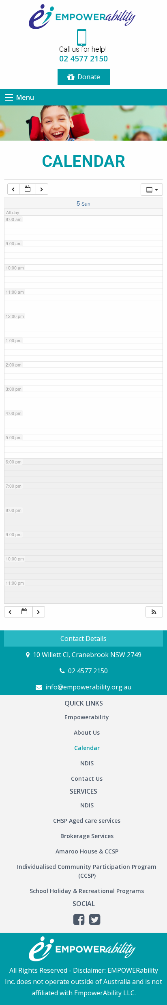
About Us (87, 732)
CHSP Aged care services (86, 820)
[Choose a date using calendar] (27, 189)
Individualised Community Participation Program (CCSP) (86, 871)
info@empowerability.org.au (88, 687)
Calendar (87, 748)
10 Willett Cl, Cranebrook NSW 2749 (87, 654)
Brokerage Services (86, 836)
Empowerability (86, 717)
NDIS (87, 763)
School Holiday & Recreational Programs (87, 891)
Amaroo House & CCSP (87, 851)
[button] (154, 612)
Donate (88, 76)
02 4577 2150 (88, 670)
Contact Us (87, 778)
